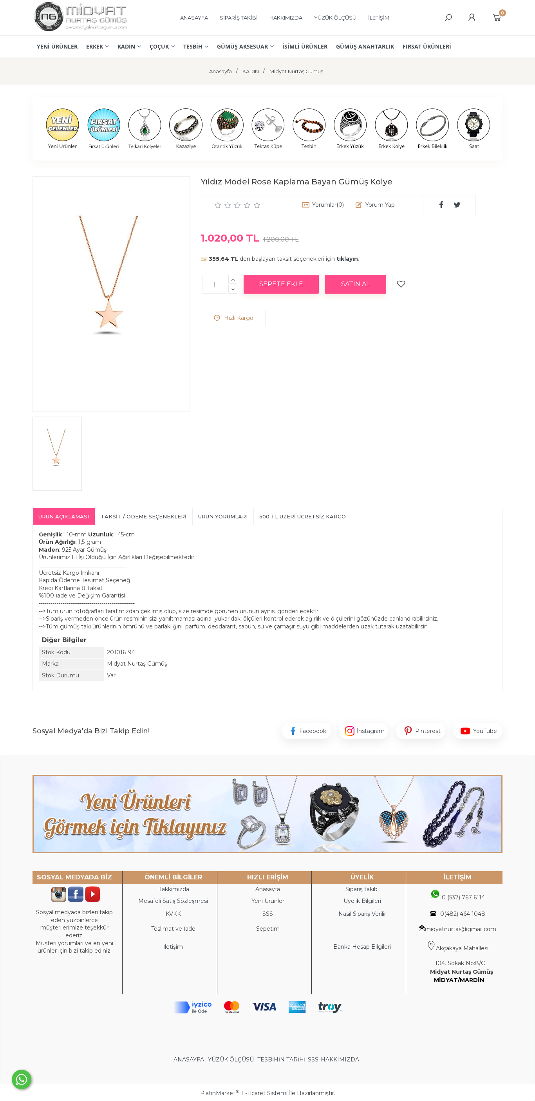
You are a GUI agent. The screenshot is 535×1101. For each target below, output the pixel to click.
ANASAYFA (190, 1059)
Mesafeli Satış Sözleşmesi (173, 900)
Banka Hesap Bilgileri (362, 946)
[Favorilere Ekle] (401, 284)
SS (269, 913)
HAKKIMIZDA (340, 1059)
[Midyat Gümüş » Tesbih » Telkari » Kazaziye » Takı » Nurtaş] (80, 31)
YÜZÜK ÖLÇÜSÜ (231, 1059)
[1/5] (218, 205)
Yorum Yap (380, 204)
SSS (313, 1059)
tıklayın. (348, 258)
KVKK (173, 913)
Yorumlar (328, 204)
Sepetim (268, 928)
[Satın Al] (355, 284)
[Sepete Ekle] (281, 284)
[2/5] (223, 205)
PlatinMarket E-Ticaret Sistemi (243, 1093)
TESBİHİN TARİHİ (281, 1059)
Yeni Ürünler (267, 900)
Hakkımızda (173, 889)
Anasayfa (267, 889)
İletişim (173, 946)
